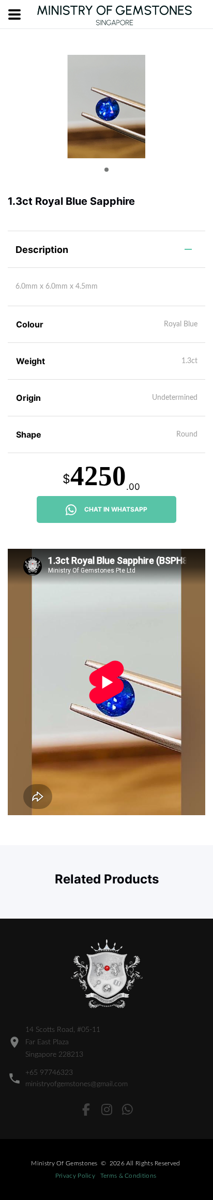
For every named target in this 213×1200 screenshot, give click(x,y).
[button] (106, 170)
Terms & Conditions (128, 1176)
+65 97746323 (49, 1072)
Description (42, 249)
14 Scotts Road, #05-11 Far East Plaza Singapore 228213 (62, 1042)
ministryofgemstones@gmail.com (76, 1084)
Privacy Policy (75, 1176)
